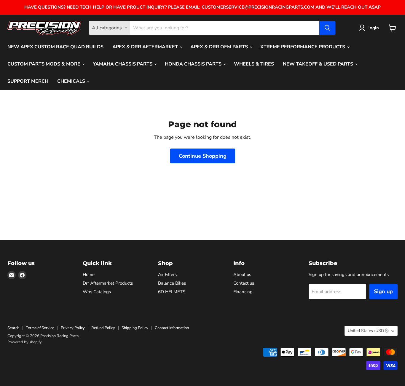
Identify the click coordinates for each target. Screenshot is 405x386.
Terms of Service (40, 328)
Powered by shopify (24, 342)
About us (242, 274)
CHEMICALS (71, 81)
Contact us (243, 283)
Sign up (383, 291)
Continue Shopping (203, 155)
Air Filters (167, 274)
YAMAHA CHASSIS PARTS (123, 64)
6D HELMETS (171, 292)
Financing (243, 292)
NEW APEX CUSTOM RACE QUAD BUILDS (55, 47)
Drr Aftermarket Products (108, 283)
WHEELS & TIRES (254, 64)
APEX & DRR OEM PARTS (219, 47)
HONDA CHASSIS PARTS (194, 64)
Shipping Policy (135, 328)
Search (13, 328)
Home (89, 274)
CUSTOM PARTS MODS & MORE (44, 64)
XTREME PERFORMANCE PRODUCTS (303, 47)
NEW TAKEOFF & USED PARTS (318, 64)
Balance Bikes (172, 283)
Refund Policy (103, 328)
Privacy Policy (73, 328)
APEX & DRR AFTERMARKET (145, 47)
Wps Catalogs (97, 292)
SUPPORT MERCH (27, 81)
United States (368, 331)
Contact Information (172, 328)
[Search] (327, 28)
